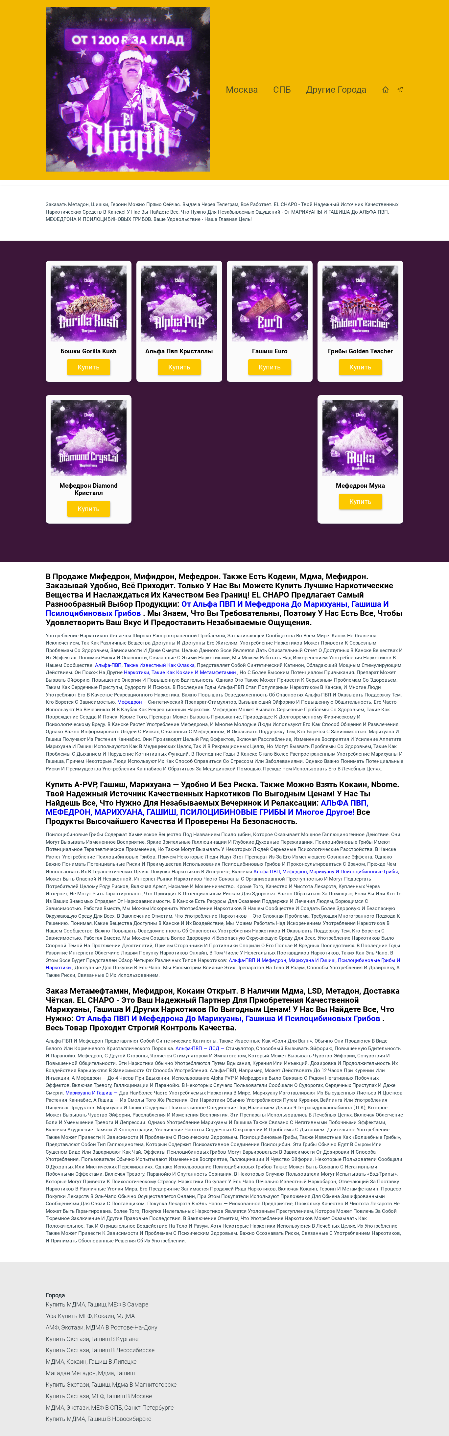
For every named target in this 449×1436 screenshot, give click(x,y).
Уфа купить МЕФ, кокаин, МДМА (90, 1315)
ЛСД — (217, 1048)
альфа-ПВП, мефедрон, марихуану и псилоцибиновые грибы (325, 872)
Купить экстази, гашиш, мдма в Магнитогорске (111, 1384)
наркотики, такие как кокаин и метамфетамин (180, 672)
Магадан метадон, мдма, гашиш (90, 1373)
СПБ (282, 89)
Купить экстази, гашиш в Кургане (92, 1338)
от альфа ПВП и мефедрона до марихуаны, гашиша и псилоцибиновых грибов (229, 1018)
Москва (242, 89)
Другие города (336, 89)
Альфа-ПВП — (192, 1048)
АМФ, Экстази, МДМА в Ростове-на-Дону (101, 1327)
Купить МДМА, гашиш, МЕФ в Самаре (97, 1304)
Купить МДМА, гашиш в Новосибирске (98, 1418)
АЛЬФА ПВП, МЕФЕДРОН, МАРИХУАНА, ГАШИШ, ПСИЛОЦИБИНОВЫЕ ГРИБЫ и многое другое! (207, 807)
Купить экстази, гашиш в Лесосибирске (100, 1350)
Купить (89, 367)
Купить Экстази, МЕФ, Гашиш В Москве (99, 1396)
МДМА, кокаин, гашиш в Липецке (91, 1361)
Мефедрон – (132, 702)
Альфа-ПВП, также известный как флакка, (146, 665)
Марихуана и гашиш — (92, 1093)
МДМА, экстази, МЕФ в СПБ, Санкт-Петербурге (110, 1407)
